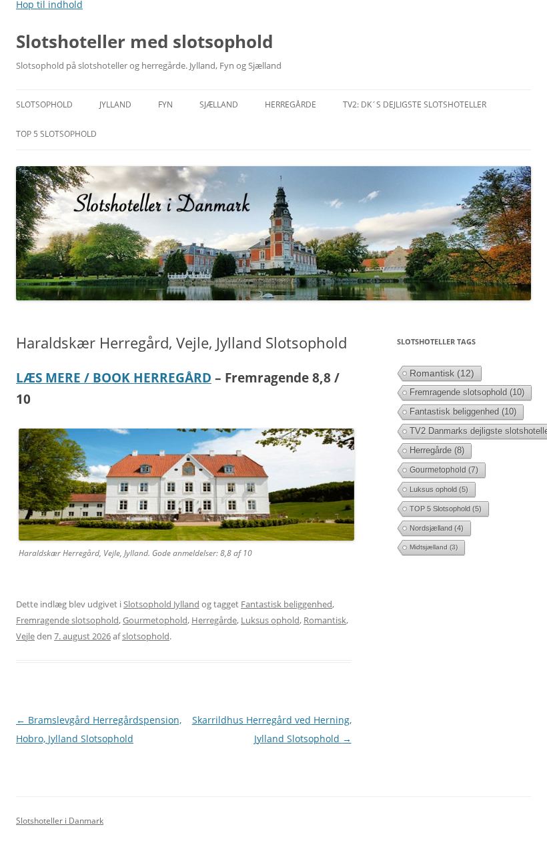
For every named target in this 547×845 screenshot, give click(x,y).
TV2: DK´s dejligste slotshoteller (414, 104)
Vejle (25, 636)
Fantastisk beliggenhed (286, 604)
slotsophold (145, 636)
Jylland (115, 104)
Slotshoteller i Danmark (59, 820)
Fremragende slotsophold (67, 620)
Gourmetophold (155, 620)
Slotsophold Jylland (161, 604)
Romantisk (325, 620)
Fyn (165, 104)
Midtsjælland (434, 547)
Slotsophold (44, 104)
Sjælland (218, 104)
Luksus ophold (270, 620)
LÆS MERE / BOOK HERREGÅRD (113, 377)
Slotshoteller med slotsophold (144, 41)
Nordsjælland (437, 528)
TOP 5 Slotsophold (56, 133)
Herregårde (290, 104)
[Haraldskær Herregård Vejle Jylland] (186, 537)
